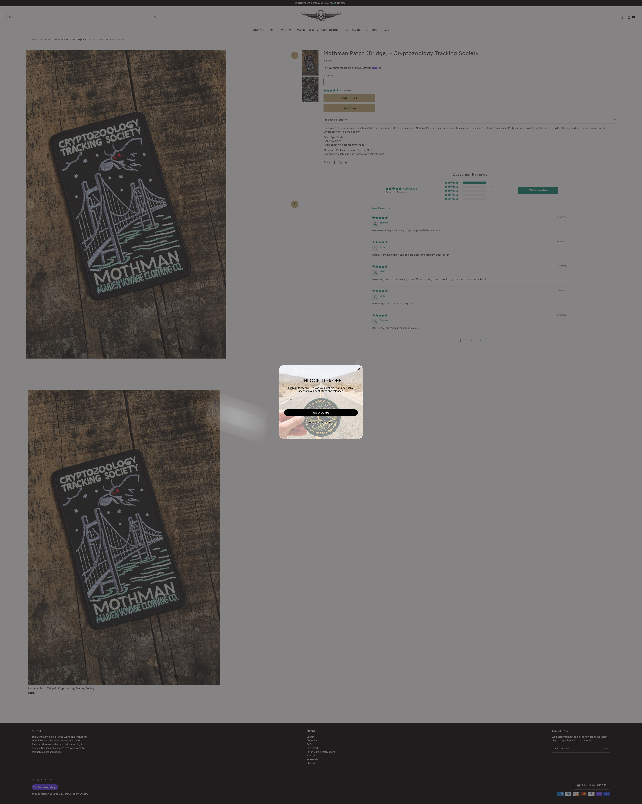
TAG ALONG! (321, 412)
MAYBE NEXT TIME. (321, 423)
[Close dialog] (359, 369)
